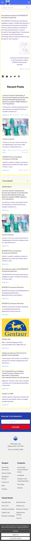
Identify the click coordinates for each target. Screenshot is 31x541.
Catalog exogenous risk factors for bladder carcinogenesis (14, 354)
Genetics (20, 488)
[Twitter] (15, 76)
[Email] (7, 76)
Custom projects (8, 235)
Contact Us (5, 482)
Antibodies (20, 475)
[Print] (11, 76)
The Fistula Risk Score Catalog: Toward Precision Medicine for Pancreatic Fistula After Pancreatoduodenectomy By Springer (15, 374)
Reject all (15, 535)
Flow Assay (20, 484)
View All (18, 518)
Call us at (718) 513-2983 (15, 449)
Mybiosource (20, 506)
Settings (15, 531)
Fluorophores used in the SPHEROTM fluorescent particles (15, 270)
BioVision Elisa (20, 502)
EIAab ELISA (6, 512)
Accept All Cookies (15, 538)
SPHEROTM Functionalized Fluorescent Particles (11, 252)
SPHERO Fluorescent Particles (13, 287)
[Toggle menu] (2, 2)
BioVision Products (22, 509)
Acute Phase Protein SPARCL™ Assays (23, 469)
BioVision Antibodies (8, 516)
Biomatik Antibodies (8, 509)
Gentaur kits (6, 339)
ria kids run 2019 (7, 394)
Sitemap (4, 489)
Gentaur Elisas (6, 473)
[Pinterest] (19, 76)
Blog (3, 485)
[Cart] (29, 2)
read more (5, 210)
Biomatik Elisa (6, 502)
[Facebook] (3, 76)
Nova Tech (5, 506)
